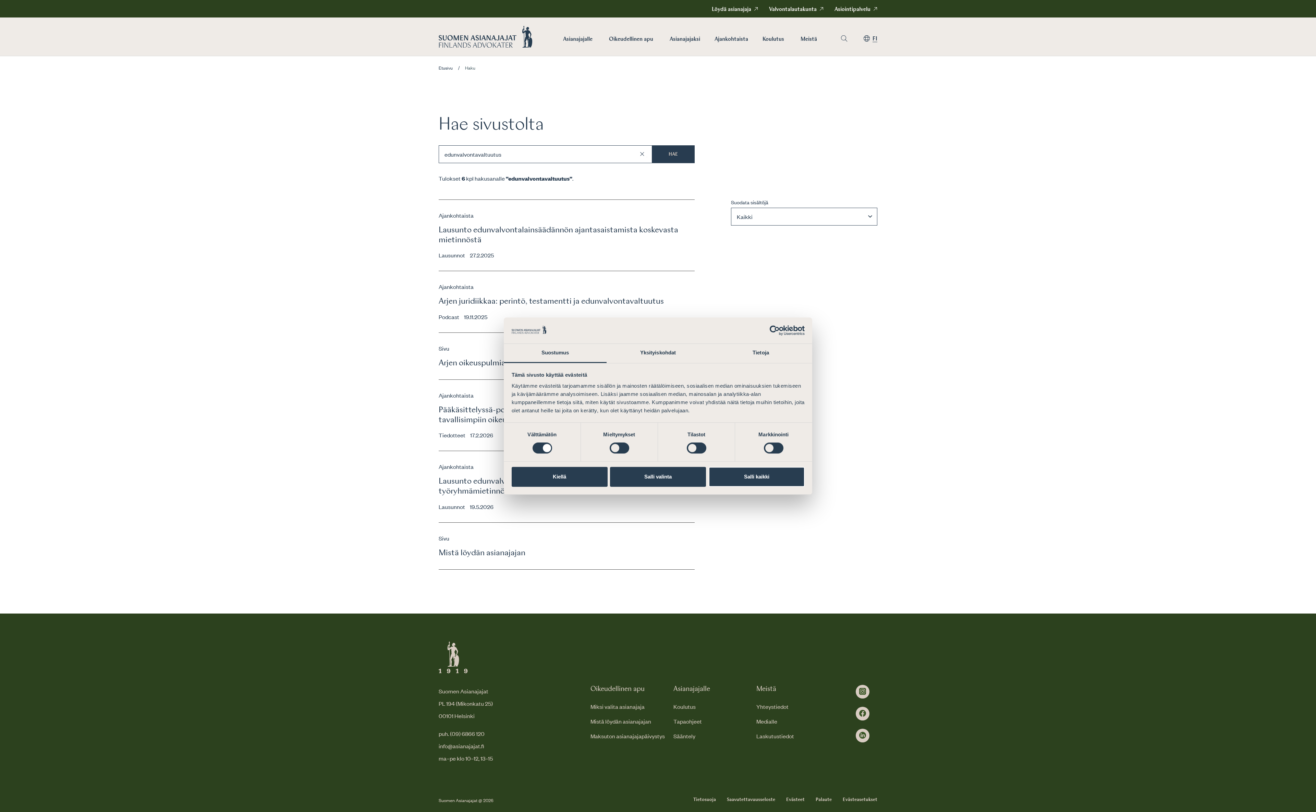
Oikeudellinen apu (631, 39)
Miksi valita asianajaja (617, 706)
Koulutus (773, 39)
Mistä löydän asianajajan (620, 721)
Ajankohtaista (731, 39)
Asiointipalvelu (852, 9)
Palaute (824, 799)
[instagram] (862, 692)
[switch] (619, 448)
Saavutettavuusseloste (751, 799)
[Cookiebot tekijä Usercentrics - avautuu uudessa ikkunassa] (775, 330)
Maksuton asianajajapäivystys (627, 736)
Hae (673, 154)
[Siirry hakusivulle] (844, 38)
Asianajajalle (578, 39)
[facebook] (862, 713)
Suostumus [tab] (555, 353)
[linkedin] (862, 735)
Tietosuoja (704, 799)
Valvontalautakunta (793, 9)
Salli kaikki (756, 477)
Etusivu (446, 68)
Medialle (766, 721)
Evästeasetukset (860, 799)
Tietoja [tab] (761, 353)
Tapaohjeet (687, 721)
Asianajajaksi (685, 39)
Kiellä (559, 477)
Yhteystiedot (772, 706)
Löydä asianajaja (731, 9)
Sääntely (684, 736)
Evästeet (795, 799)
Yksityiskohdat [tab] (658, 353)
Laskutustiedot (775, 736)
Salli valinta (658, 477)
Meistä (809, 39)
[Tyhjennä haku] (642, 154)
